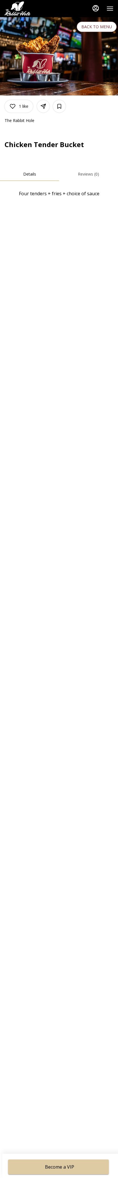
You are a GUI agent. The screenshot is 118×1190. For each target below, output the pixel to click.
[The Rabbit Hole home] (30, 8)
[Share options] (43, 106)
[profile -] (95, 8)
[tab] (29, 174)
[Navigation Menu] (110, 8)
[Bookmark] (59, 106)
